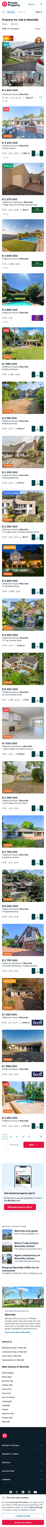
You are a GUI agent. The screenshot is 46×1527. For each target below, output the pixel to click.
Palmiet (5, 1409)
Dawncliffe (6, 1389)
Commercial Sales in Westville (14, 1352)
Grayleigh (6, 1405)
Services (6, 1462)
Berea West (7, 1377)
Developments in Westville (13, 1360)
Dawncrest (6, 1393)
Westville (14, 24)
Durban (4, 24)
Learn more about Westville (17, 1332)
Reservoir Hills (8, 1413)
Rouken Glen (7, 1418)
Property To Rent (10, 1454)
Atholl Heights (8, 1373)
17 (41, 1137)
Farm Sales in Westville (11, 1356)
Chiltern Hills (7, 1385)
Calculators (8, 1471)
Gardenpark (7, 1401)
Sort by (37, 29)
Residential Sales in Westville (14, 1348)
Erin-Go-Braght (8, 1397)
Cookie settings (23, 1516)
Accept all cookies (23, 1522)
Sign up (31, 4)
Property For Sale (10, 1445)
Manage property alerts (20, 1207)
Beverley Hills (7, 1381)
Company (6, 1480)
